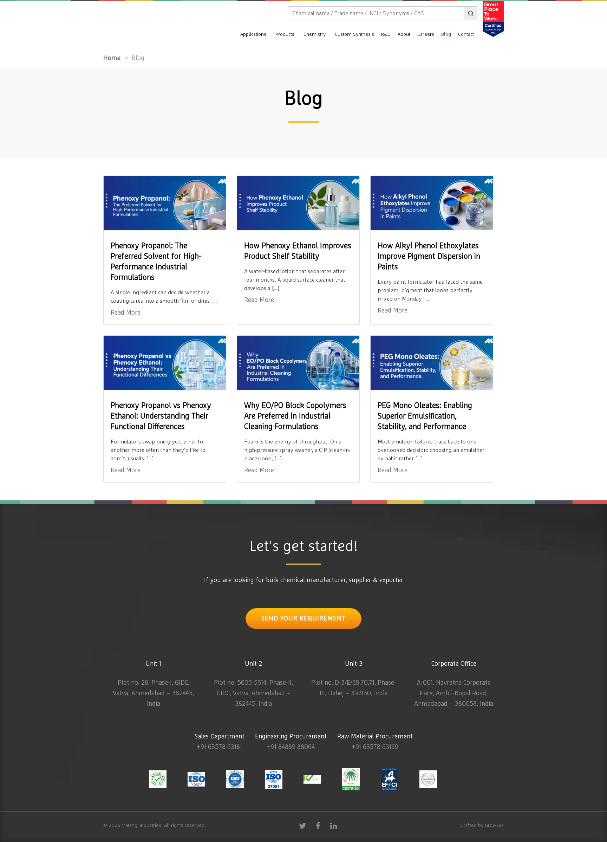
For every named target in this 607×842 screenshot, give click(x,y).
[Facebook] (318, 825)
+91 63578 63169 (375, 747)
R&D (386, 34)
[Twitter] (302, 825)
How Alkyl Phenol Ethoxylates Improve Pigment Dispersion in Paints (429, 256)
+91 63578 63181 (219, 747)
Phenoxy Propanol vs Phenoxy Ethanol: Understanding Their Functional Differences (161, 416)
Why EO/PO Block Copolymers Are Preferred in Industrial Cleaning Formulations (295, 416)
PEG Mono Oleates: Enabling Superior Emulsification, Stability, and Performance (425, 416)
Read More (126, 313)
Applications (253, 34)
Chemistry (315, 34)
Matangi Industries (141, 825)
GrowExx (494, 825)
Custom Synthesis (354, 34)
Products (284, 34)
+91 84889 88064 (291, 747)
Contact (466, 34)
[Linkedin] (333, 825)
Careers (425, 34)
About (404, 34)
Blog (446, 34)
